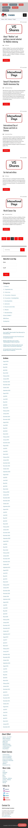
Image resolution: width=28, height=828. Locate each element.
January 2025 (6, 413)
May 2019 (5, 576)
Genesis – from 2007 (7, 737)
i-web (4, 770)
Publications (5, 742)
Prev (4, 238)
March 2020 (5, 550)
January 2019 (6, 587)
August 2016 (5, 666)
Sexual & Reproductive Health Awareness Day (11, 83)
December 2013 (6, 698)
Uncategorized (6, 321)
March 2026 (5, 373)
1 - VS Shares (6, 45)
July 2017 (5, 640)
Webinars (5, 763)
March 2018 (5, 616)
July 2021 (5, 512)
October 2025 (6, 387)
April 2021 (5, 521)
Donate (4, 776)
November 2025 (6, 384)
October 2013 (6, 703)
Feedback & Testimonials (8, 760)
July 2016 (5, 669)
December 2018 (6, 590)
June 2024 (5, 425)
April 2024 (5, 431)
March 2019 (5, 582)
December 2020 (6, 532)
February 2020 (6, 552)
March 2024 (5, 434)
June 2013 (5, 712)
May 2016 (5, 674)
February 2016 (6, 683)
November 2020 (6, 535)
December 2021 (6, 497)
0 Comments (24, 22)
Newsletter (5, 781)
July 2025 (5, 396)
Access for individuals (7, 757)
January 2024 (6, 439)
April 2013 (5, 718)
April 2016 (5, 677)
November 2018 (6, 593)
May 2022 (5, 483)
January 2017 (6, 651)
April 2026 (5, 370)
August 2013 (5, 706)
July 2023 (5, 448)
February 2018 (6, 619)
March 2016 (5, 680)
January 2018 (6, 622)
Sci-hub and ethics (9, 172)
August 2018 (5, 602)
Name (4, 262)
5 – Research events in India (9, 306)
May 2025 (5, 402)
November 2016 (6, 657)
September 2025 (6, 390)
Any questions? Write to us (6, 816)
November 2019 (6, 561)
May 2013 (5, 715)
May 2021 (5, 518)
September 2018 (6, 599)
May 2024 (5, 428)
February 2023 (6, 457)
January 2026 (6, 378)
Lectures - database (7, 779)
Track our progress (6, 740)
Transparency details (7, 745)
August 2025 (5, 393)
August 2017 (5, 637)
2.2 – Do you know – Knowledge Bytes (11, 298)
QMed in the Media (6, 744)
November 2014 (6, 689)
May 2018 (5, 611)
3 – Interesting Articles (7, 301)
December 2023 (6, 442)
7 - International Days (8, 87)
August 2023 (5, 445)
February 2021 (6, 526)
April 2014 (5, 692)
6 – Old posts (6, 309)
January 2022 (6, 494)
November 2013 (6, 700)
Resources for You (6, 765)
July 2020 (5, 544)
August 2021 (5, 509)
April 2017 (5, 642)
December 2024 (6, 416)
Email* (4, 267)
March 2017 (5, 645)
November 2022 (6, 465)
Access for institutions (7, 756)
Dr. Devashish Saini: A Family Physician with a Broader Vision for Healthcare (12, 349)
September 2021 (6, 506)
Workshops (5, 772)
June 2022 (5, 480)
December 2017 (6, 625)
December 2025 (6, 381)
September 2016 (6, 663)
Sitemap (4, 782)
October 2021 (6, 503)
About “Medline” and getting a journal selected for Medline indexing (12, 39)
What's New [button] (15, 7)
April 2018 (5, 613)
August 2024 (6, 422)
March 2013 (5, 721)
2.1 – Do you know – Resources (9, 295)
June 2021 (5, 515)
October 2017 (6, 631)
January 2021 (6, 529)
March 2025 (5, 407)
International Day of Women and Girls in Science (10, 128)
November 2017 (6, 628)
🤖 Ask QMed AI (22, 825)
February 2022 (6, 492)
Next (21, 238)
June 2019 (5, 573)
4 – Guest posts (6, 303)
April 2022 (5, 486)
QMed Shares (6, 318)
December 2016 (6, 654)
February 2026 (6, 376)
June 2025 (5, 399)
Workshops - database (7, 778)
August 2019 (5, 570)
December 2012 (6, 727)
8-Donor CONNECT (7, 315)
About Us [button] (5, 4)
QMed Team (5, 741)
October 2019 (6, 564)
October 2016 (6, 660)
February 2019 (6, 584)
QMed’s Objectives (6, 738)
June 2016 (5, 671)
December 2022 (6, 463)
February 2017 (6, 648)
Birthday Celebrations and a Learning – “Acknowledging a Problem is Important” (11, 341)
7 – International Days (7, 312)
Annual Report (6, 748)
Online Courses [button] (13, 4)
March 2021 (5, 523)
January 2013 (6, 724)
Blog (3, 775)
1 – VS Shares (6, 286)
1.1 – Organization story (8, 289)
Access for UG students (7, 759)
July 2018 (5, 605)
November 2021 (6, 500)
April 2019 (5, 579)
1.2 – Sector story (6, 292)
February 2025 (6, 410)
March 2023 (5, 454)
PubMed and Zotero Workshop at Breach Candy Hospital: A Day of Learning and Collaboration (13, 345)
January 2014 (6, 695)
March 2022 (5, 489)
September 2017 (6, 634)
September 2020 (6, 538)
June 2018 (5, 608)
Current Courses (6, 754)
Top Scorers (5, 762)
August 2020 (5, 541)
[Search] (22, 249)
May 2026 (5, 367)
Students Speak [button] (6, 7)
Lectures (4, 773)
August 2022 (5, 474)
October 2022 (6, 468)
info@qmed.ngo (7, 815)
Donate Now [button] (5, 10)
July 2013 (5, 709)
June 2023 (5, 451)
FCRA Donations (6, 747)
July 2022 (5, 477)
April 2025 (5, 405)
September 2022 (6, 471)
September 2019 (6, 567)
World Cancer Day (9, 210)
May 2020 (5, 547)
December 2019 (6, 558)
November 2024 (6, 419)
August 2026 (5, 361)
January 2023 (6, 460)
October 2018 (6, 596)
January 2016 (6, 686)
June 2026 (5, 364)
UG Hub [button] (21, 4)
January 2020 (6, 555)
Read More (6, 60)
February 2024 (6, 436)
